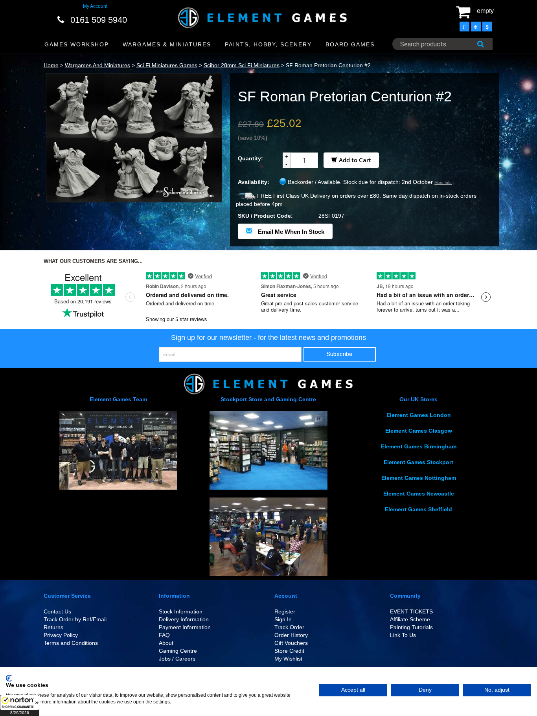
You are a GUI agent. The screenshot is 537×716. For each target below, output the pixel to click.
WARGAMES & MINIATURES (167, 44)
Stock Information (180, 611)
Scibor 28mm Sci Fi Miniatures (242, 65)
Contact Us (57, 611)
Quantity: (250, 158)
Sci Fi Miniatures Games (166, 65)
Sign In (283, 619)
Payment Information (185, 627)
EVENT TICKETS (411, 611)
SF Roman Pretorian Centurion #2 (328, 65)
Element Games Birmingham (418, 446)
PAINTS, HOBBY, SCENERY (268, 44)
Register (284, 611)
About (166, 643)
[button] (19, 705)
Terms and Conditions (71, 643)
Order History (291, 635)
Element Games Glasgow (418, 431)
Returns (53, 627)
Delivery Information (184, 619)
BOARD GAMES (350, 44)
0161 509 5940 (98, 20)
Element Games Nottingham (418, 478)
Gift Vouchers (291, 643)
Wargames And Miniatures (97, 65)
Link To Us (403, 635)
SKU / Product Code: (265, 216)
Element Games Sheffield (418, 509)
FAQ (164, 635)
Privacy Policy (61, 635)
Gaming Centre (178, 651)
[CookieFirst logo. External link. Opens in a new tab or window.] (9, 678)
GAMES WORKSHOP (76, 44)
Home (51, 65)
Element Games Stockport (418, 462)
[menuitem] (77, 44)
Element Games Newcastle (418, 493)
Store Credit (289, 651)
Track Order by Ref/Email (75, 619)
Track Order (289, 627)
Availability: (253, 182)
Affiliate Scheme (410, 619)
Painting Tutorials (411, 627)
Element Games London (418, 415)
